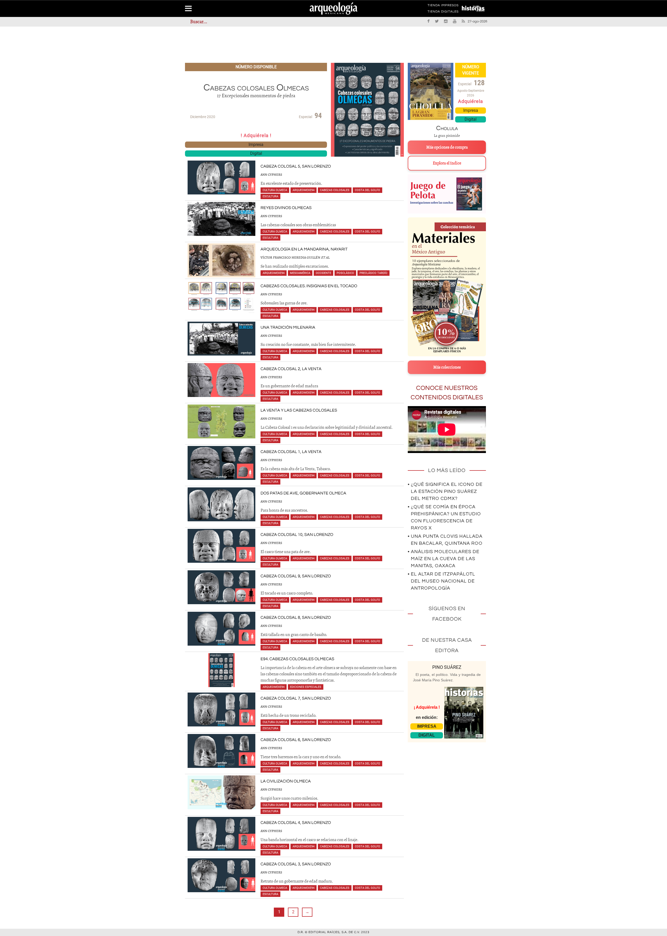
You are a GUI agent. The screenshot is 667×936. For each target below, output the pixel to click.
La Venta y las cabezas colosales (299, 410)
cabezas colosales (334, 190)
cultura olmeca (275, 190)
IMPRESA (426, 726)
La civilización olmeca (286, 781)
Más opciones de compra (447, 147)
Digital (256, 153)
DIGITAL (426, 735)
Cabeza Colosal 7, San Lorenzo (296, 698)
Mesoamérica (300, 273)
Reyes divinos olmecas (286, 208)
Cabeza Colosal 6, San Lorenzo (296, 740)
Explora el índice (447, 163)
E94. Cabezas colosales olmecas (297, 659)
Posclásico (345, 273)
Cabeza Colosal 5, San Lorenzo (296, 166)
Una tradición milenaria (288, 327)
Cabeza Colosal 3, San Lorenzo (296, 864)
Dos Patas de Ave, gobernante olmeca (303, 493)
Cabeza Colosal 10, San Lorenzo (297, 535)
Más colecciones (447, 367)
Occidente (323, 273)
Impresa (256, 144)
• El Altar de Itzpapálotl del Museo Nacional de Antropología (441, 581)
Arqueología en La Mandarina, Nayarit (304, 249)
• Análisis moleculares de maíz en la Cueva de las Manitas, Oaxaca (443, 558)
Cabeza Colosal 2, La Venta (291, 369)
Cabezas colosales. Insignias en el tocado (309, 286)
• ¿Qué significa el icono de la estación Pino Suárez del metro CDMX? (445, 491)
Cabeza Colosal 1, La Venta (291, 452)
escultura (270, 196)
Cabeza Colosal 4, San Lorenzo (296, 823)
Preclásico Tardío (373, 273)
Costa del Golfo (367, 190)
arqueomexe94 (303, 190)
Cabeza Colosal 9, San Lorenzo (296, 576)
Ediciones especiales (305, 687)
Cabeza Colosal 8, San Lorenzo (296, 617)
